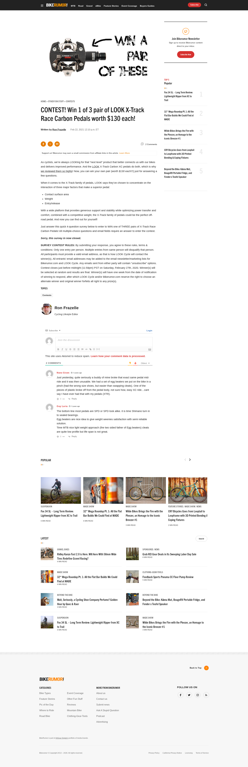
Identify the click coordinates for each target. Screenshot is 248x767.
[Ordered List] (74, 349)
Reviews (71, 704)
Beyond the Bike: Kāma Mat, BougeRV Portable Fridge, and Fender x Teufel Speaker (178, 172)
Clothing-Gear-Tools (153, 572)
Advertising (102, 722)
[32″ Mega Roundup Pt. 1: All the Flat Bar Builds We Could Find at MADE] (103, 490)
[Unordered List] (78, 349)
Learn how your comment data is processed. (118, 356)
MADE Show (88, 506)
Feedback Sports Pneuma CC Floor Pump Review (168, 577)
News (199, 506)
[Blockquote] (82, 349)
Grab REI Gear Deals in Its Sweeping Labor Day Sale (169, 554)
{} (94, 349)
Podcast (100, 716)
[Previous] (185, 459)
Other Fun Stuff (74, 699)
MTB (73, 6)
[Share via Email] (57, 144)
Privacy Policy (154, 753)
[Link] (90, 349)
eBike (98, 6)
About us (100, 693)
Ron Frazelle (59, 129)
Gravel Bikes (63, 549)
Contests (46, 295)
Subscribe (194, 5)
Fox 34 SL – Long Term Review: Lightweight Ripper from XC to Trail (178, 96)
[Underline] (66, 349)
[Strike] (70, 349)
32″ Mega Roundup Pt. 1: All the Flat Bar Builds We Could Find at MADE (179, 115)
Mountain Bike (74, 710)
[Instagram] (197, 694)
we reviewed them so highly (56, 171)
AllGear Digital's (62, 738)
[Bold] (58, 349)
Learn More (124, 153)
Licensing (189, 753)
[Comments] (143, 144)
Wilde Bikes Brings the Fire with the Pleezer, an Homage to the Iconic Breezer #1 (179, 134)
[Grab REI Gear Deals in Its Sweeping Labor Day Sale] (132, 554)
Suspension (46, 506)
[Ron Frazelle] (46, 310)
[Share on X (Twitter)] (50, 144)
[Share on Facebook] (43, 144)
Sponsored (148, 549)
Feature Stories (111, 6)
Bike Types (45, 693)
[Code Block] (86, 349)
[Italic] (62, 349)
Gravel (89, 6)
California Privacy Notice (172, 753)
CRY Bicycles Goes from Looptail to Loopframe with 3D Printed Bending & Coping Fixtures (179, 153)
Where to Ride (46, 710)
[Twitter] (188, 694)
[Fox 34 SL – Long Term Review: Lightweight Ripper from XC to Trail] (61, 490)
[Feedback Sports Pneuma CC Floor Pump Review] (132, 576)
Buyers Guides (147, 6)
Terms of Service (202, 753)
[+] (98, 349)
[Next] (190, 459)
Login (149, 330)
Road (80, 6)
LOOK (95, 166)
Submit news (103, 704)
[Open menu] (42, 5)
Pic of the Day (46, 704)
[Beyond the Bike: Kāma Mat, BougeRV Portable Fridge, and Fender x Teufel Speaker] (132, 599)
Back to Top (196, 668)
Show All (201, 539)
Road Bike (44, 716)
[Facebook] (180, 694)
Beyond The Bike (64, 594)
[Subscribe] (206, 694)
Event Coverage (129, 6)
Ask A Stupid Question (107, 710)
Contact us (101, 699)
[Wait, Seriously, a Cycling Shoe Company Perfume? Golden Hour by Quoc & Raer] (47, 599)
